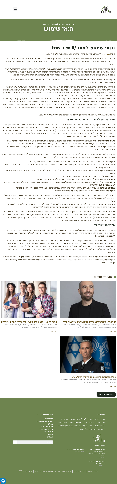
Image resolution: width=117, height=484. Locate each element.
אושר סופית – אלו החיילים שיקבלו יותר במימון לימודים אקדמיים (29, 322)
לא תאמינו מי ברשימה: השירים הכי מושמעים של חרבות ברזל (89, 322)
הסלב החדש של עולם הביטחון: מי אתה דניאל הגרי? (94, 377)
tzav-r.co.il (106, 54)
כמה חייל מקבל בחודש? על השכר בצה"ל (96, 462)
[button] (15, 9)
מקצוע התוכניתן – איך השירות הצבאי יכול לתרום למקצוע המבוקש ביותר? (96, 452)
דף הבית (69, 24)
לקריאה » (113, 331)
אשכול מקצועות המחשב (75, 449)
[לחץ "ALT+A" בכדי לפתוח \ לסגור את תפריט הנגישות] (3, 481)
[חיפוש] (15, 442)
